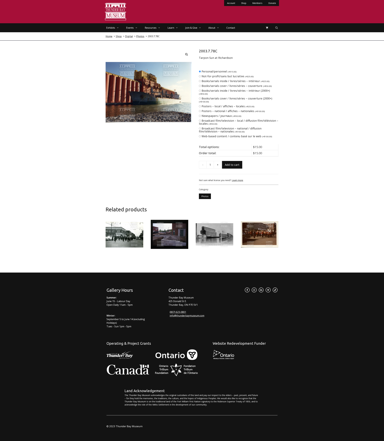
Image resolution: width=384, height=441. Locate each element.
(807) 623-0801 (178, 312)
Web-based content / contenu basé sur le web (237, 136)
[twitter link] (268, 290)
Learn (171, 27)
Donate (272, 3)
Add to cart (232, 164)
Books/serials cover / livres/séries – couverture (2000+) (235, 100)
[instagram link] (254, 290)
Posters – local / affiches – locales (228, 106)
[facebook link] (247, 290)
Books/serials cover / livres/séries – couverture (237, 86)
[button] (186, 54)
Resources (150, 27)
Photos (204, 196)
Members (257, 3)
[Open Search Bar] (276, 27)
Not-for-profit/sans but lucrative (228, 76)
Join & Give (191, 27)
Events (130, 27)
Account (231, 3)
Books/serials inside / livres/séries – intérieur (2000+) (234, 92)
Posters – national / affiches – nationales (233, 111)
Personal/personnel (219, 71)
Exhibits (110, 27)
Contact (230, 27)
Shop (243, 3)
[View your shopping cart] (267, 27)
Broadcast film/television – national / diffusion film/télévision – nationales (230, 130)
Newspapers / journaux (221, 116)
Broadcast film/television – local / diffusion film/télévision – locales (238, 122)
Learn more (237, 180)
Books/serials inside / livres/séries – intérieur (236, 81)
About (211, 27)
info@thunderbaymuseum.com (187, 315)
